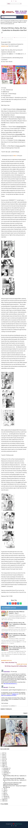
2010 (3, 762)
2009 (3, 763)
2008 (3, 765)
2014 (3, 757)
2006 (3, 799)
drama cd (17, 37)
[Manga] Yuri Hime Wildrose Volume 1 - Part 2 (16, 612)
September (6, 772)
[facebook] (14, 1)
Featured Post (5, 717)
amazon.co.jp (4, 46)
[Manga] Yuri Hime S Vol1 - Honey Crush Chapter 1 (15, 785)
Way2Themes (19, 824)
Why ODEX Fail (6, 787)
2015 (3, 756)
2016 (3, 754)
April (4, 793)
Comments (22, 716)
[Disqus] (14, 687)
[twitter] (11, 1)
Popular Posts (14, 717)
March (5, 794)
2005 (3, 800)
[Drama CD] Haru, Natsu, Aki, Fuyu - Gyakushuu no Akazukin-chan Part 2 (18, 624)
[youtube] (16, 1)
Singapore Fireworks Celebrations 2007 (12, 782)
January (5, 798)
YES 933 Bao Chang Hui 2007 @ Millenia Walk (13, 778)
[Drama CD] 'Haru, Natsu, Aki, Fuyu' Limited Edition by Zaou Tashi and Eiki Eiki (17, 648)
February (5, 796)
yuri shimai (10, 39)
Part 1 (15, 155)
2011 (3, 760)
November (6, 769)
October (5, 771)
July (4, 788)
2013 (3, 759)
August (5, 774)
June (4, 790)
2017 (3, 753)
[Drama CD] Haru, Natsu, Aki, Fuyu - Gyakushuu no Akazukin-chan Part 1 (18, 635)
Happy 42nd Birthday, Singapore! (10, 784)
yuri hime (6, 39)
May (4, 791)
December (6, 768)
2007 (3, 766)
